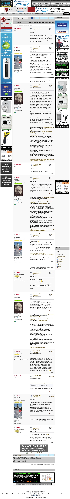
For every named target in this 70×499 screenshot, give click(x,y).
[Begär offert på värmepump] (34, 484)
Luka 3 (18, 272)
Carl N (18, 47)
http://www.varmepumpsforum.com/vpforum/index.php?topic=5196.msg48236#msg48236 (43, 346)
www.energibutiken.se (49, 127)
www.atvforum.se (34, 135)
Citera (52, 29)
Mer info (39, 495)
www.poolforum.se (43, 133)
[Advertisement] (6, 213)
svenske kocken (61, 257)
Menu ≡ (66, 14)
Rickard (21, 14)
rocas (59, 266)
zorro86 (60, 259)
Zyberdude (60, 261)
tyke (59, 263)
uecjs (59, 264)
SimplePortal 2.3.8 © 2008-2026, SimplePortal (35, 491)
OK (35, 495)
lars (59, 268)
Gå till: (32, 464)
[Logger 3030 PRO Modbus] (34, 477)
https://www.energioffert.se (36, 130)
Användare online (61, 256)
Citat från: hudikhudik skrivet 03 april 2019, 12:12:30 (41, 383)
